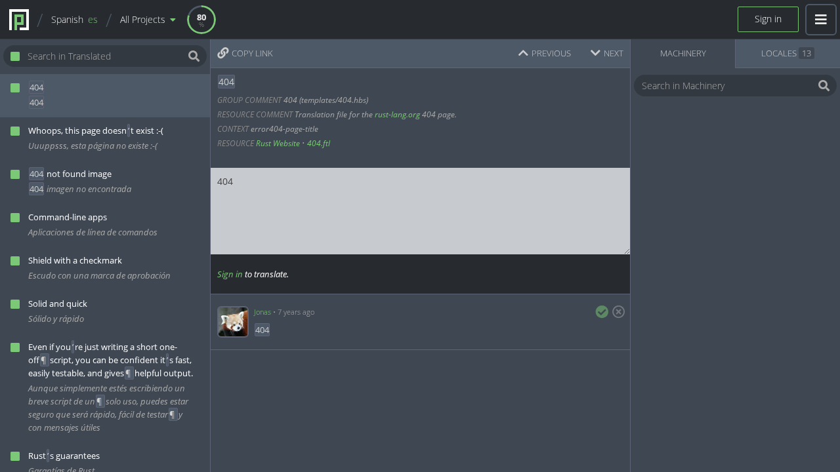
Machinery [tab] (683, 53)
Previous (551, 53)
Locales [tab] (786, 53)
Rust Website (278, 143)
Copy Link (252, 53)
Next (613, 53)
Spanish (74, 19)
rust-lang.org (397, 114)
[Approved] (602, 312)
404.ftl (318, 143)
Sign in (768, 18)
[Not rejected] (616, 312)
